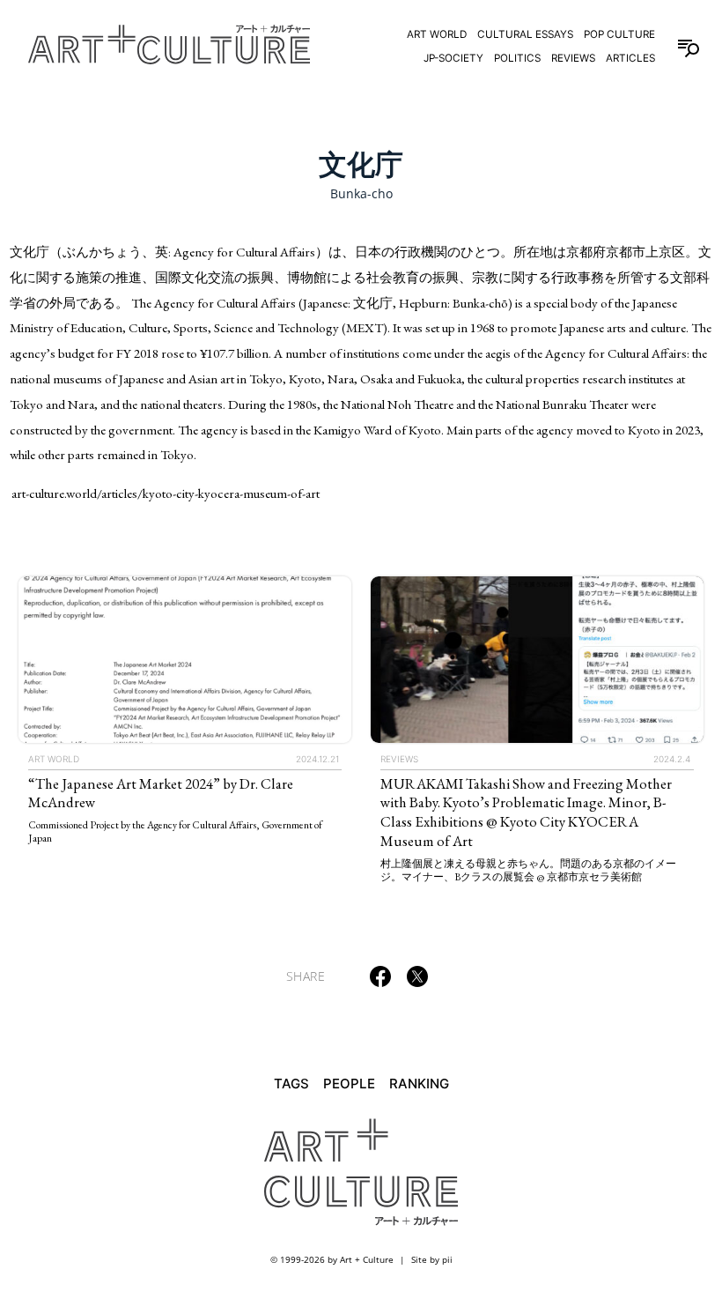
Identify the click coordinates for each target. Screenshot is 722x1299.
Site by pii (432, 1259)
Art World (437, 34)
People (349, 1083)
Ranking (419, 1083)
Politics (517, 58)
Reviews (573, 58)
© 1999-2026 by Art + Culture (332, 1259)
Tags (291, 1083)
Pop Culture (619, 34)
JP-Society (453, 58)
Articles (630, 58)
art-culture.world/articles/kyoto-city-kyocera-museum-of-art (165, 493)
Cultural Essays (525, 34)
